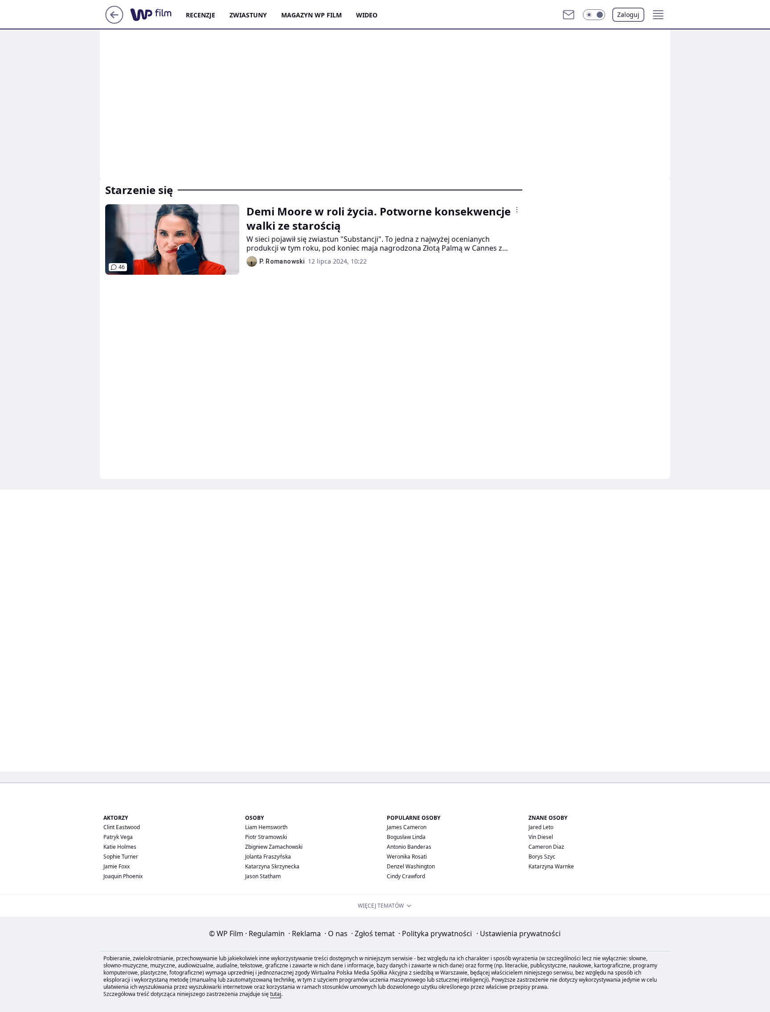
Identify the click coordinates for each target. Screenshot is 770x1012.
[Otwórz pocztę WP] (568, 15)
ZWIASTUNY (248, 15)
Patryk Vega (118, 837)
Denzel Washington (411, 866)
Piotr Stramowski (266, 837)
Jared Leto (540, 827)
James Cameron (406, 827)
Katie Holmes (119, 847)
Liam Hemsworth (266, 827)
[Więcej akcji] (517, 209)
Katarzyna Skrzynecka (272, 866)
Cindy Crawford (406, 876)
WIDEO (366, 15)
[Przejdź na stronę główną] (114, 21)
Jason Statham (263, 876)
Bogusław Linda (406, 837)
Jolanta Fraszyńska (268, 856)
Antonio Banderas (409, 847)
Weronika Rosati (407, 856)
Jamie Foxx (116, 866)
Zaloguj (628, 14)
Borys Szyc (541, 856)
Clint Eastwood (121, 827)
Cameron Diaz (546, 847)
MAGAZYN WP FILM (311, 15)
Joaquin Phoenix (123, 876)
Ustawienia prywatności (518, 933)
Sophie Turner (120, 856)
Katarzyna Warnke (551, 866)
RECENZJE (200, 15)
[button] (594, 14)
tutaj (275, 994)
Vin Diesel (540, 837)
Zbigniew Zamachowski (274, 847)
